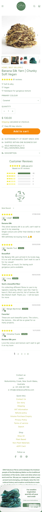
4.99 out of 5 (26, 166)
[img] (7, 214)
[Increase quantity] (12, 111)
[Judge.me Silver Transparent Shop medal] (20, 195)
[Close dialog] (2, 486)
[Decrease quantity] (4, 111)
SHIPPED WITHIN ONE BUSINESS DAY (21, 142)
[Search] (34, 6)
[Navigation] (2, 6)
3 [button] (21, 354)
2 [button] (18, 354)
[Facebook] (15, 456)
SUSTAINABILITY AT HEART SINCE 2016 (22, 139)
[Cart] (39, 6)
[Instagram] (21, 456)
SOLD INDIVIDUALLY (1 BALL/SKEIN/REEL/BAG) (15, 147)
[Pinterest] (26, 456)
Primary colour (10, 95)
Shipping (5, 122)
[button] (4, 35)
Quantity (6, 106)
